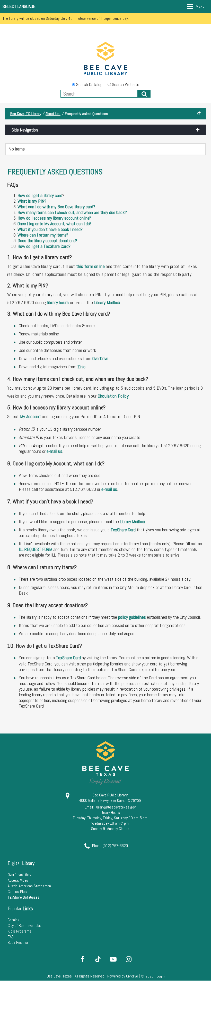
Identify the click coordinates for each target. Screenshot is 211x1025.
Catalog (14, 920)
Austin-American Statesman (29, 886)
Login (160, 976)
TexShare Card (123, 530)
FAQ (11, 936)
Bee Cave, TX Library (25, 113)
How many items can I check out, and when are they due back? (72, 212)
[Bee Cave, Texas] (105, 59)
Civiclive (132, 976)
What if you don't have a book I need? (50, 229)
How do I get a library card (39, 195)
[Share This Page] (199, 113)
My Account (30, 416)
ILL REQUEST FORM (36, 549)
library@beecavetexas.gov (115, 807)
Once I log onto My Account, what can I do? (54, 224)
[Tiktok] (98, 959)
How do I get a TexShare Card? (44, 246)
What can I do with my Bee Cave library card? (56, 207)
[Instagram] (129, 959)
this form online (90, 266)
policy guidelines (132, 617)
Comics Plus (17, 891)
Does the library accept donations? (47, 240)
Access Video (18, 880)
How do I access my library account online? (54, 218)
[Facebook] (82, 959)
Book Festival (18, 942)
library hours (58, 302)
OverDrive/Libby (19, 874)
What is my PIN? (31, 201)
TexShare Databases (24, 897)
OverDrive (100, 358)
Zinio (81, 367)
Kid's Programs (19, 931)
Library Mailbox (107, 302)
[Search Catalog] (144, 94)
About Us (53, 113)
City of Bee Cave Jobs (24, 925)
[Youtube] (113, 959)
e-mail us (54, 451)
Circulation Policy (113, 396)
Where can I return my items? (42, 235)
